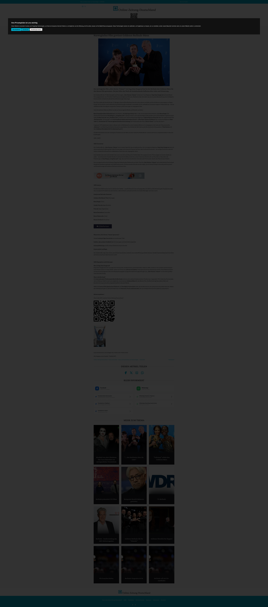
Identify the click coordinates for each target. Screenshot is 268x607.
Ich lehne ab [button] (25, 29)
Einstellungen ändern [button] (36, 29)
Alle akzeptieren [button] (16, 29)
